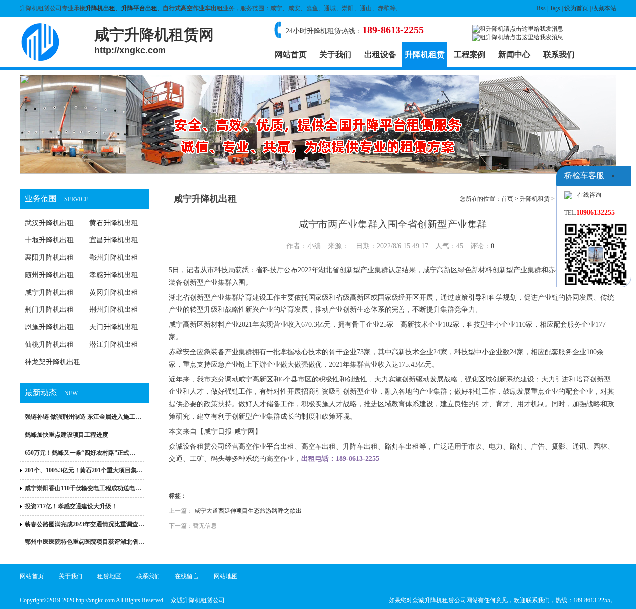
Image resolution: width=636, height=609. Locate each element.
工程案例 (469, 54)
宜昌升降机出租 (113, 240)
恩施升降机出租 (49, 327)
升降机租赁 (425, 54)
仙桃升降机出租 (49, 344)
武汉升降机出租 (49, 223)
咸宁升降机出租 (49, 292)
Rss (541, 8)
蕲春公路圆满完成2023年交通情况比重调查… (84, 524)
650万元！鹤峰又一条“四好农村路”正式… (80, 452)
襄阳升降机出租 (49, 257)
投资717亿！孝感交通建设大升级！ (71, 506)
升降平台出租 (139, 8)
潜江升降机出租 (113, 344)
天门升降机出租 (113, 327)
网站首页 (291, 54)
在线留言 (187, 576)
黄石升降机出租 (113, 223)
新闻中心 (514, 54)
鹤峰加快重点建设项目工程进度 (66, 434)
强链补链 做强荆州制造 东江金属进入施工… (83, 416)
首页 (507, 198)
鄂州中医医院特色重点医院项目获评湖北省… (84, 541)
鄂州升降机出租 (113, 257)
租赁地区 (109, 576)
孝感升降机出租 (113, 275)
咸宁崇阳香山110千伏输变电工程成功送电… (83, 488)
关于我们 (335, 54)
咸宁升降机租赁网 (154, 40)
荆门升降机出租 (49, 309)
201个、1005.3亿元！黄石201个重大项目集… (84, 470)
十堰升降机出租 (49, 240)
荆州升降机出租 (113, 309)
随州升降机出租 (49, 275)
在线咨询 (589, 194)
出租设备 (380, 54)
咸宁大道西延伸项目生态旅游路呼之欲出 (248, 510)
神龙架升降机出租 (52, 362)
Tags (555, 8)
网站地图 (226, 576)
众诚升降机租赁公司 (198, 600)
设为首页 (576, 8)
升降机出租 (100, 8)
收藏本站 (604, 8)
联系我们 (559, 54)
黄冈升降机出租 (113, 292)
